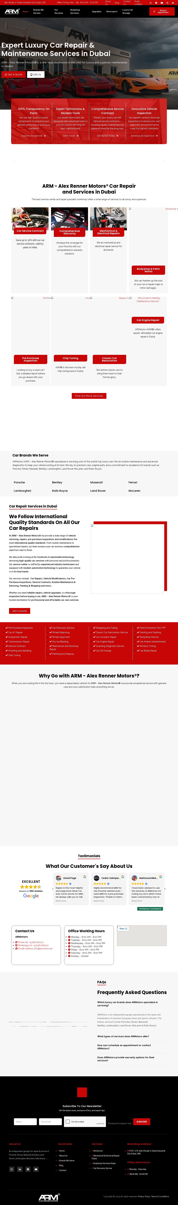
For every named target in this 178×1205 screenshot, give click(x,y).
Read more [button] (61, 901)
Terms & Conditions (160, 1196)
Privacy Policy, (144, 1196)
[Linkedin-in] (19, 1169)
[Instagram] (167, 3)
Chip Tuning (70, 358)
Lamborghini (22, 491)
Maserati (96, 482)
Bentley (57, 482)
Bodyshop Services (75, 11)
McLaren (134, 491)
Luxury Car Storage (127, 11)
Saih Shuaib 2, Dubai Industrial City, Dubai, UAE (25, 2)
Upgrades (96, 11)
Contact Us (126, 3)
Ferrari (133, 482)
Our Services (59, 11)
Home (25, 11)
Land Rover (98, 491)
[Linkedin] (173, 3)
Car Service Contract (30, 231)
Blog (117, 3)
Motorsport (111, 11)
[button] (14, 160)
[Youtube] (162, 3)
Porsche (19, 482)
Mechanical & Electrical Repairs (108, 232)
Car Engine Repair (148, 320)
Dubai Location (138, 3)
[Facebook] (156, 3)
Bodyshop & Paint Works (148, 270)
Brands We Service (38, 11)
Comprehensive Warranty (69, 232)
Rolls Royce (60, 491)
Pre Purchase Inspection (30, 359)
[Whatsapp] (151, 3)
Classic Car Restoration (109, 359)
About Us (108, 3)
